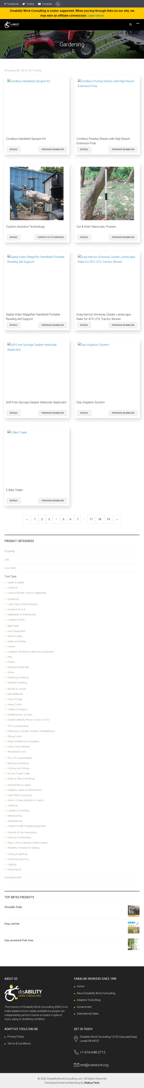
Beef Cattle (13, 625)
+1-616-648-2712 (92, 1052)
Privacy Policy (15, 1036)
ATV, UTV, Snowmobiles (20, 758)
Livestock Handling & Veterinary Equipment (30, 651)
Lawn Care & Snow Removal (23, 604)
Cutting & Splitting (17, 854)
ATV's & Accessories (18, 726)
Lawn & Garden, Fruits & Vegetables (27, 592)
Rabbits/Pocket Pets (18, 667)
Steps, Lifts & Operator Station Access (28, 842)
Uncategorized (13, 877)
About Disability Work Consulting (96, 993)
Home (80, 986)
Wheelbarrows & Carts (20, 714)
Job (6, 559)
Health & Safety (16, 582)
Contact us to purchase (51, 237)
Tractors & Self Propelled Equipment (27, 826)
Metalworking (15, 815)
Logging (12, 864)
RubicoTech (92, 1082)
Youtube (46, 3)
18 (99, 519)
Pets (10, 656)
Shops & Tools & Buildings (21, 778)
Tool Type (10, 576)
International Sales (88, 1013)
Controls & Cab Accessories (22, 832)
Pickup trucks (15, 736)
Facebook (12, 3)
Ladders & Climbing (18, 810)
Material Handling (17, 682)
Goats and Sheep (17, 641)
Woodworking (15, 821)
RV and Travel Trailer (19, 773)
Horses (11, 646)
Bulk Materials (15, 693)
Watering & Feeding (18, 677)
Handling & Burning (18, 859)
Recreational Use (16, 751)
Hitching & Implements (20, 837)
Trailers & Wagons (18, 709)
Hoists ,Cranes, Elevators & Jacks (26, 800)
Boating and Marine (18, 763)
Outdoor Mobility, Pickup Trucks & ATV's (29, 719)
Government (84, 1006)
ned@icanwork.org (94, 1065)
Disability (9, 551)
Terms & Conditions (19, 1043)
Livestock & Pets (16, 619)
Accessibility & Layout (19, 785)
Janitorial (13, 587)
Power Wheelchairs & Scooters (24, 741)
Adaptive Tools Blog (88, 999)
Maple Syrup (14, 869)
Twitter (30, 3)
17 (91, 519)
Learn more (96, 15)
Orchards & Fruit (17, 609)
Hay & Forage (15, 699)
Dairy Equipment (16, 631)
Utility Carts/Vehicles (19, 746)
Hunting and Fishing (18, 768)
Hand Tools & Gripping (20, 795)
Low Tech (10, 568)
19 (108, 519)
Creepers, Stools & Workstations (25, 790)
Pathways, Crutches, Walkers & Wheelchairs (31, 731)
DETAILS (13, 149)
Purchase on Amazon (52, 149)
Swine (11, 672)
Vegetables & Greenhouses (22, 614)
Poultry (11, 662)
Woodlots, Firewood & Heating (23, 847)
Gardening (13, 599)
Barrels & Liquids (17, 688)
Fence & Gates (15, 636)
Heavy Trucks (15, 704)
